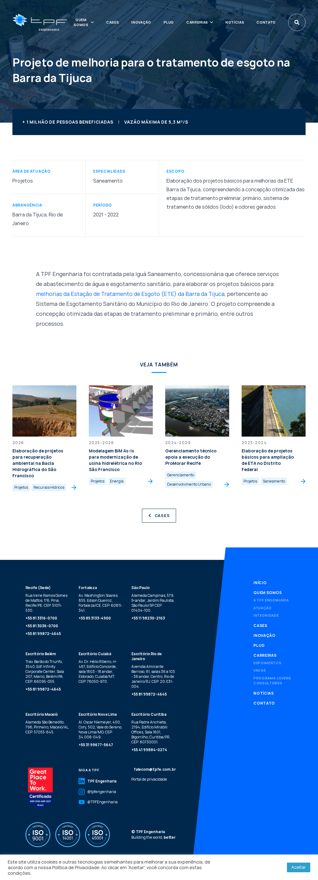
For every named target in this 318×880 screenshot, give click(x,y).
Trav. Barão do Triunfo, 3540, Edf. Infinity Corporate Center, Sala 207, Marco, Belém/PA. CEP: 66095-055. (44, 671)
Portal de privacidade (149, 779)
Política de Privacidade (75, 867)
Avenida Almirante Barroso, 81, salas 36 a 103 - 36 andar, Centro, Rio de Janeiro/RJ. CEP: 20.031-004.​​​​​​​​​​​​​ (153, 676)
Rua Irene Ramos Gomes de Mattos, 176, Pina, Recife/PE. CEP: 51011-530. (46, 603)
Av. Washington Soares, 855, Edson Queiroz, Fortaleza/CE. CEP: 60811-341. (100, 603)
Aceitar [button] (298, 867)
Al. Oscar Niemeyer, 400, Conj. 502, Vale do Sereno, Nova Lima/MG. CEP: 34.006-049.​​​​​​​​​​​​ (100, 729)
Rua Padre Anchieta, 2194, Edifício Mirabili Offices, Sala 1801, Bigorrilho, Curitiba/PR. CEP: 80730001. (150, 732)
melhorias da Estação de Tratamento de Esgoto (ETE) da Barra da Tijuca (130, 293)
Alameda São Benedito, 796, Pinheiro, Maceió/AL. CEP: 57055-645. (47, 727)
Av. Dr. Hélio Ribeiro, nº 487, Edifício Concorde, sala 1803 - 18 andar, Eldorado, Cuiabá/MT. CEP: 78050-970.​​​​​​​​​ (98, 671)
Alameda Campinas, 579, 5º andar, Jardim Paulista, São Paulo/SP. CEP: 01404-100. (153, 603)
